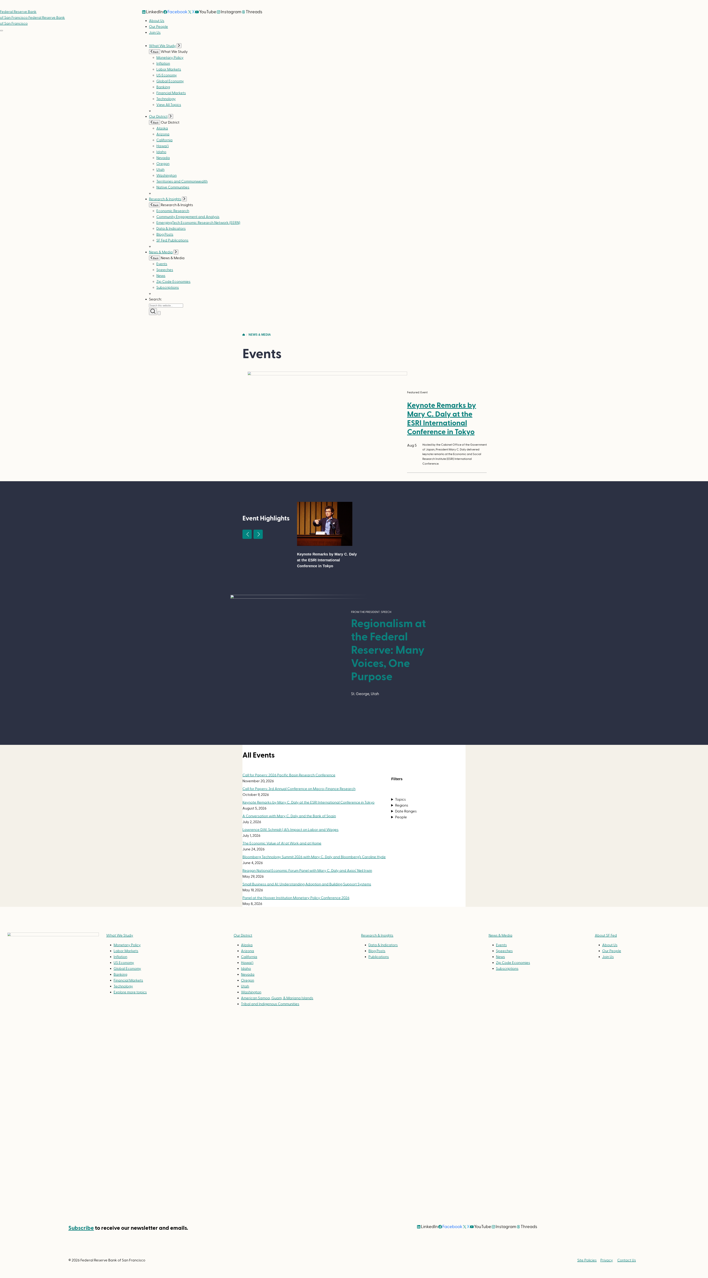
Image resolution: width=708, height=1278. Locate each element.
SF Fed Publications (172, 240)
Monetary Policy (169, 57)
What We (119, 935)
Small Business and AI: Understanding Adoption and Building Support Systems (306, 884)
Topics (400, 799)
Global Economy (170, 81)
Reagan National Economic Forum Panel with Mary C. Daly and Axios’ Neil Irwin (307, 870)
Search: (155, 299)
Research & (377, 935)
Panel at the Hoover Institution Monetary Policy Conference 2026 (295, 898)
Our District (158, 116)
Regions (401, 805)
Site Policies (587, 1260)
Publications (378, 956)
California (164, 140)
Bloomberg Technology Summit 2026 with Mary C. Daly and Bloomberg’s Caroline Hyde (314, 857)
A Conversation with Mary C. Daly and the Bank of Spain (289, 816)
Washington (166, 175)
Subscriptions (507, 968)
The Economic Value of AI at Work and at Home (281, 843)
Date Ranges (406, 811)
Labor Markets (168, 69)
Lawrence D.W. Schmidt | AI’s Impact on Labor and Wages (290, 829)
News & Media (161, 252)
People (401, 817)
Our (243, 935)
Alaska (162, 128)
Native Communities (172, 187)
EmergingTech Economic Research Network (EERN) (198, 222)
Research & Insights (165, 199)
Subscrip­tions (167, 287)
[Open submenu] (179, 45)
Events (161, 264)
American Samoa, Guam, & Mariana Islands (277, 998)
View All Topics (168, 104)
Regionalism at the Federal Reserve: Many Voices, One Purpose (388, 650)
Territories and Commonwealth (182, 181)
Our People (158, 26)
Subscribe (81, 1228)
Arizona (162, 134)
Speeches (164, 270)
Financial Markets (171, 93)
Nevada (163, 157)
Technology (166, 99)
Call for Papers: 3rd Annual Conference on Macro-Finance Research (298, 788)
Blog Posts (164, 234)
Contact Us (626, 1260)
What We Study (162, 45)
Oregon (162, 163)
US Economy (166, 75)
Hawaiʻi (162, 146)
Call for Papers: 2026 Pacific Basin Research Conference (288, 775)
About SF (606, 935)
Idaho (161, 152)
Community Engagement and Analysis (187, 216)
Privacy (606, 1260)
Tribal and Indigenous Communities (270, 1004)
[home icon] (243, 334)
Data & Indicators (171, 228)
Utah (160, 169)
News (160, 275)
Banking (163, 87)
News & (500, 935)
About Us (156, 20)
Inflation (163, 63)
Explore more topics (130, 992)
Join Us (155, 32)
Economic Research (172, 211)
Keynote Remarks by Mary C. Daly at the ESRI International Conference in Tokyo (441, 419)
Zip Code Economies (173, 281)
